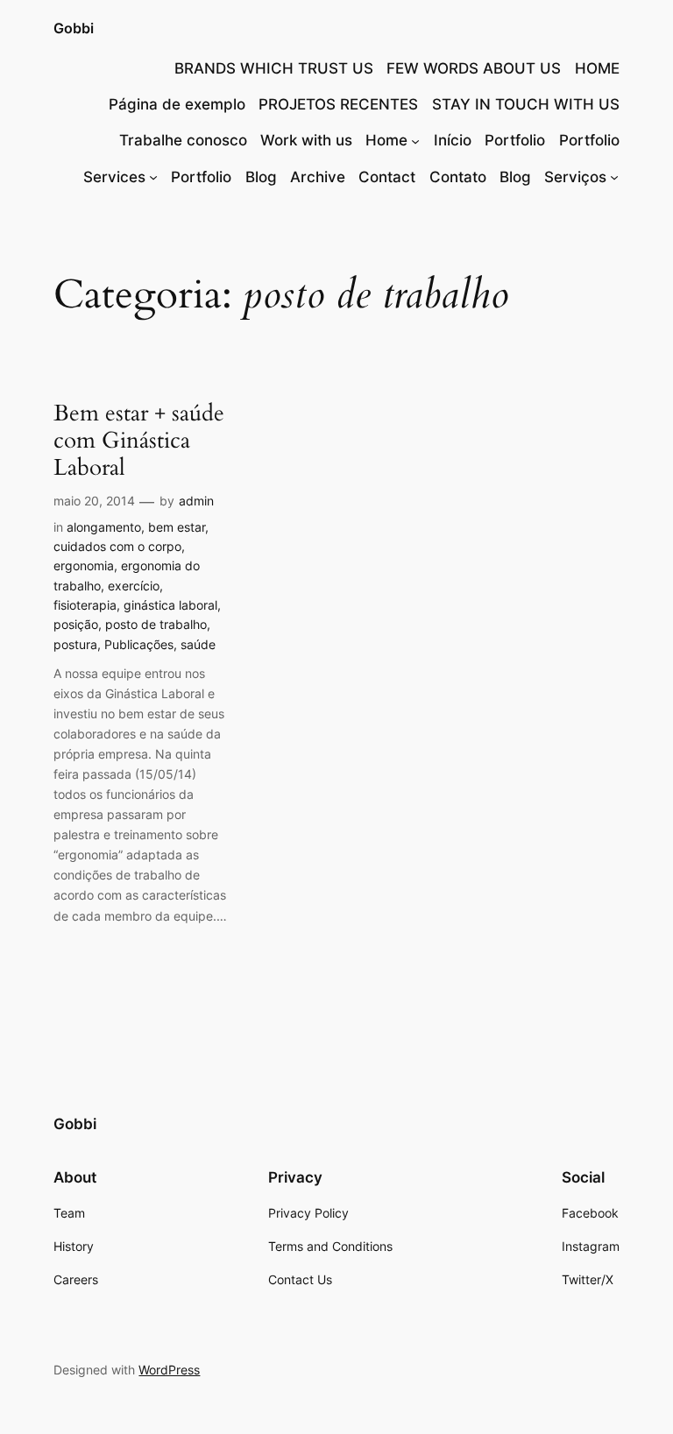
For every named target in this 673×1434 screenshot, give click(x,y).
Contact (386, 177)
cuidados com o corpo (117, 546)
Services (114, 177)
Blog (261, 177)
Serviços (575, 177)
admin (196, 500)
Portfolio (515, 140)
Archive (317, 177)
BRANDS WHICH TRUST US (273, 68)
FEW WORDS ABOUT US (473, 68)
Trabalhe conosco (183, 140)
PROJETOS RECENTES (338, 104)
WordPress (169, 1369)
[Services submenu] (153, 177)
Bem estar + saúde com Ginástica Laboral (138, 440)
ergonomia (83, 565)
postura (75, 644)
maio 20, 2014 (94, 500)
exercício (133, 585)
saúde (198, 644)
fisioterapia (85, 604)
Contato (457, 177)
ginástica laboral (170, 604)
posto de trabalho (156, 624)
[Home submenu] (415, 140)
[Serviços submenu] (614, 177)
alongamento (104, 526)
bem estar (176, 526)
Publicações (139, 644)
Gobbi (73, 28)
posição (75, 624)
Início (452, 140)
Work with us (306, 140)
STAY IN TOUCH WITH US (526, 104)
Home (386, 140)
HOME (597, 68)
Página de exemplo (177, 104)
